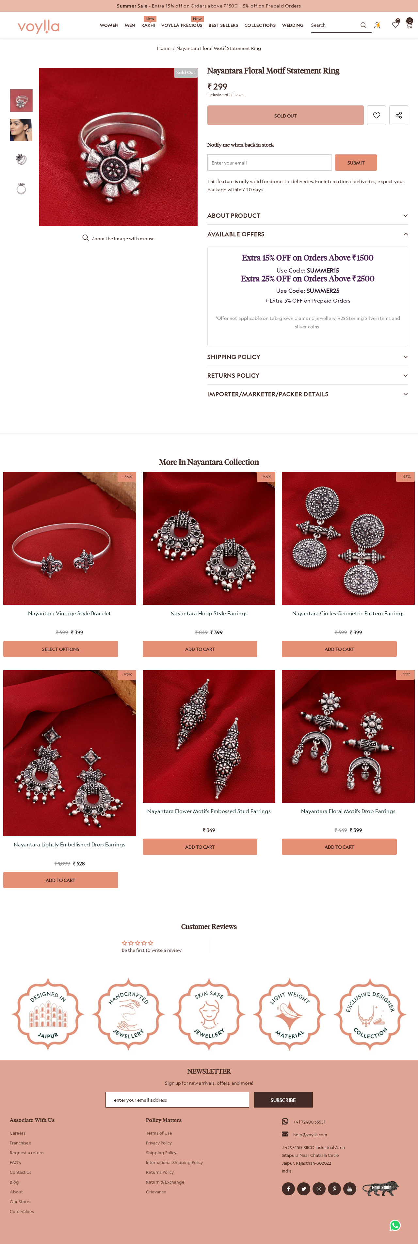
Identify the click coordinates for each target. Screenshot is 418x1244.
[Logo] (39, 27)
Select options (60, 649)
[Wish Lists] (376, 115)
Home (163, 48)
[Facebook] (288, 1188)
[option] (209, 6)
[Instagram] (319, 1188)
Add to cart (200, 649)
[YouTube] (349, 1188)
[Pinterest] (334, 1188)
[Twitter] (303, 1188)
